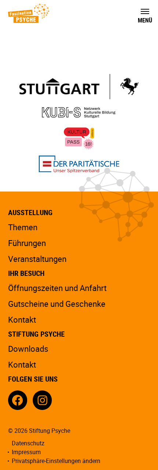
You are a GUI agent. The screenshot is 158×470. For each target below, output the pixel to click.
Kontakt (22, 319)
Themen (22, 227)
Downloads (28, 348)
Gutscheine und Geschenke (56, 303)
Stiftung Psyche (36, 334)
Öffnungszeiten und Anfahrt (57, 288)
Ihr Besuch (26, 273)
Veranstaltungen (37, 258)
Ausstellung (30, 212)
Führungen (27, 243)
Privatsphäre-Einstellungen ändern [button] (56, 461)
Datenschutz (28, 443)
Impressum (26, 452)
